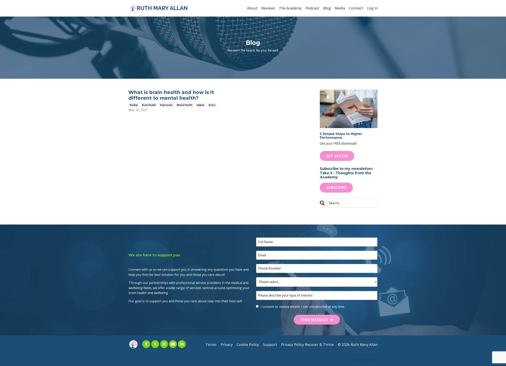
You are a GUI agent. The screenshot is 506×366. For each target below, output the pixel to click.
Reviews (268, 8)
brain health (149, 105)
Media (340, 8)
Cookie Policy (248, 344)
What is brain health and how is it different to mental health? (171, 95)
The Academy (290, 8)
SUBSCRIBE (336, 187)
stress (212, 105)
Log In (372, 8)
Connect (356, 8)
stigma (200, 105)
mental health (184, 105)
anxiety (134, 105)
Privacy (227, 344)
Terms (211, 344)
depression (166, 105)
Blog (327, 8)
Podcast (312, 8)
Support (270, 344)
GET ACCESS (337, 156)
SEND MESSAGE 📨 (317, 319)
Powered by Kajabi (366, 359)
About (252, 8)
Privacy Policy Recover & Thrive (307, 344)
